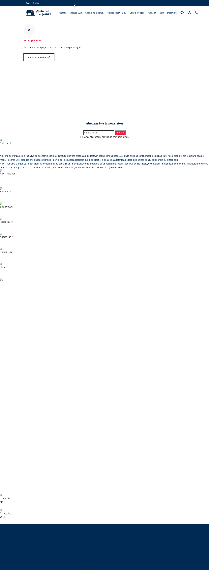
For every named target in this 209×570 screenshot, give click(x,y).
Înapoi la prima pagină (39, 57)
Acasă (28, 3)
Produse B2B (76, 13)
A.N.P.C (50, 549)
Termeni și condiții (34, 561)
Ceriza (91, 568)
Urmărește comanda (32, 549)
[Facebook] (175, 2)
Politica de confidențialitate (38, 553)
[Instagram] (181, 2)
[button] (75, 5)
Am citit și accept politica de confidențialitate (106, 137)
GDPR (29, 557)
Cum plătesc (29, 541)
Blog (162, 13)
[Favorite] (182, 13)
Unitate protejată (137, 13)
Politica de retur (30, 545)
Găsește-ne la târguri (94, 13)
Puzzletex (152, 13)
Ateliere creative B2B (116, 13)
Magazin (63, 13)
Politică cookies (33, 564)
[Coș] (196, 13)
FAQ (48, 545)
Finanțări (50, 537)
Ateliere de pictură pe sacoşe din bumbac (64, 541)
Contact (36, 3)
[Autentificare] (189, 13)
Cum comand (29, 537)
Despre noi (172, 13)
